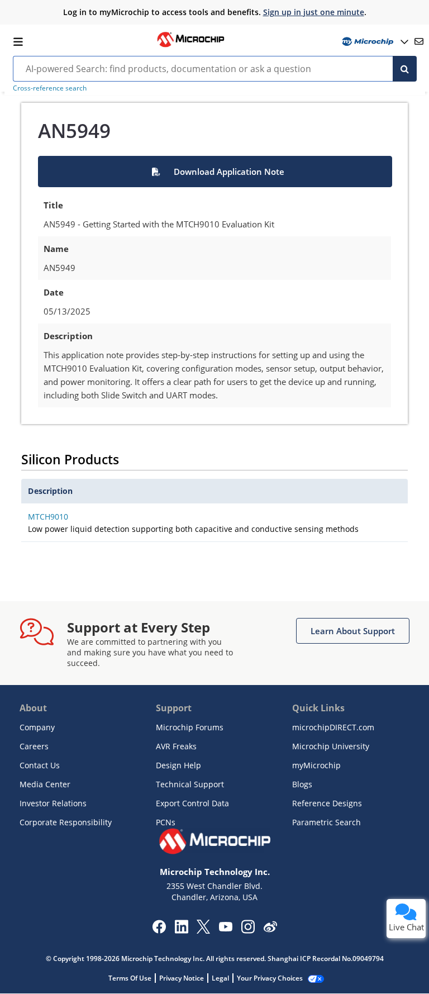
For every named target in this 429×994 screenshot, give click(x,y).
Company (37, 727)
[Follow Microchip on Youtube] (225, 928)
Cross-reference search (50, 88)
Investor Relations (53, 803)
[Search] (405, 69)
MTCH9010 (48, 516)
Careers (34, 746)
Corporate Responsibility (66, 822)
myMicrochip (316, 765)
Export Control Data (192, 803)
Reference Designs (327, 803)
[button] (215, 171)
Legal (220, 978)
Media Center (45, 784)
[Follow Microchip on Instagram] (248, 930)
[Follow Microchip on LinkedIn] (181, 930)
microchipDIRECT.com (333, 727)
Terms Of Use (129, 978)
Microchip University (330, 746)
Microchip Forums (189, 727)
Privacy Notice (181, 978)
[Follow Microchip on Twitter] (203, 930)
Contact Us (40, 765)
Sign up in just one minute (313, 12)
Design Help (178, 765)
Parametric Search (326, 822)
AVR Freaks (176, 746)
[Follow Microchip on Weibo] (270, 929)
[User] (373, 41)
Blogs (302, 784)
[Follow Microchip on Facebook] (159, 930)
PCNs (165, 822)
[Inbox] (418, 41)
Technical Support (190, 784)
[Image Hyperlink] (190, 45)
